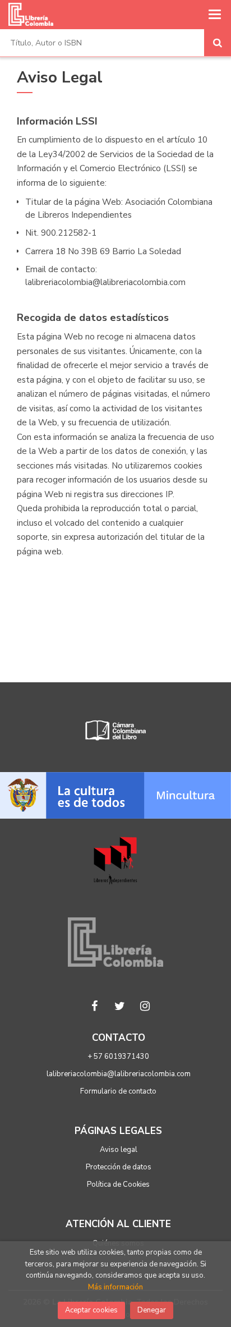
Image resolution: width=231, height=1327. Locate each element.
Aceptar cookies (91, 1310)
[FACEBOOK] (94, 1006)
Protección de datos (118, 1167)
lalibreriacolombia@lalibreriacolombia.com (119, 1074)
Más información (115, 1287)
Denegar (151, 1310)
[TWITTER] (120, 1006)
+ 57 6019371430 (118, 1057)
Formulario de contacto (118, 1091)
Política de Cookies (118, 1184)
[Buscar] (217, 42)
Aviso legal (118, 1150)
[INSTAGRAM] (145, 1006)
